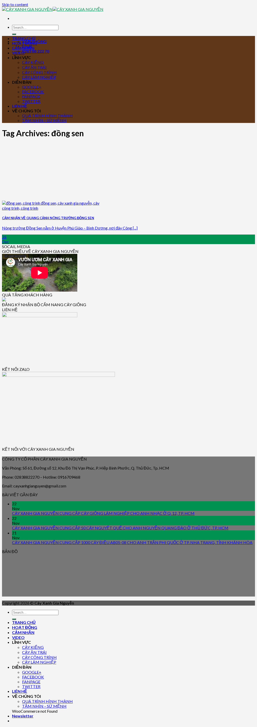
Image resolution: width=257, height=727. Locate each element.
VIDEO (18, 52)
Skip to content (15, 4)
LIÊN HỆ (19, 106)
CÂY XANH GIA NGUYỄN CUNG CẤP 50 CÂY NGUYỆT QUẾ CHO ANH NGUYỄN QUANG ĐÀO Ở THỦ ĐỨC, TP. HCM (120, 527)
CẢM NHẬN (23, 48)
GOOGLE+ (31, 86)
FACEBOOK (33, 91)
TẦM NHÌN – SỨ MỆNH (44, 120)
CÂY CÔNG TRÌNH (39, 72)
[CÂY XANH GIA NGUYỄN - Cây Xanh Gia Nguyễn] (52, 9)
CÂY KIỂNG (33, 62)
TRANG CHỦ (24, 38)
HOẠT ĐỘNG (24, 43)
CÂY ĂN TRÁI (34, 67)
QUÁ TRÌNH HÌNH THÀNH (47, 115)
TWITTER (31, 101)
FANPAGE (31, 96)
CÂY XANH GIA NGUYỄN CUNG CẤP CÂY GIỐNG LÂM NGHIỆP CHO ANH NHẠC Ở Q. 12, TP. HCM (103, 513)
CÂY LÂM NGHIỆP (39, 77)
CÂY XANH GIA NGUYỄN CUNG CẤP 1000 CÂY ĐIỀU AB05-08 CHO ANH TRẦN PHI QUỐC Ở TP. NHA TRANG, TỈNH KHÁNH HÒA (132, 542)
